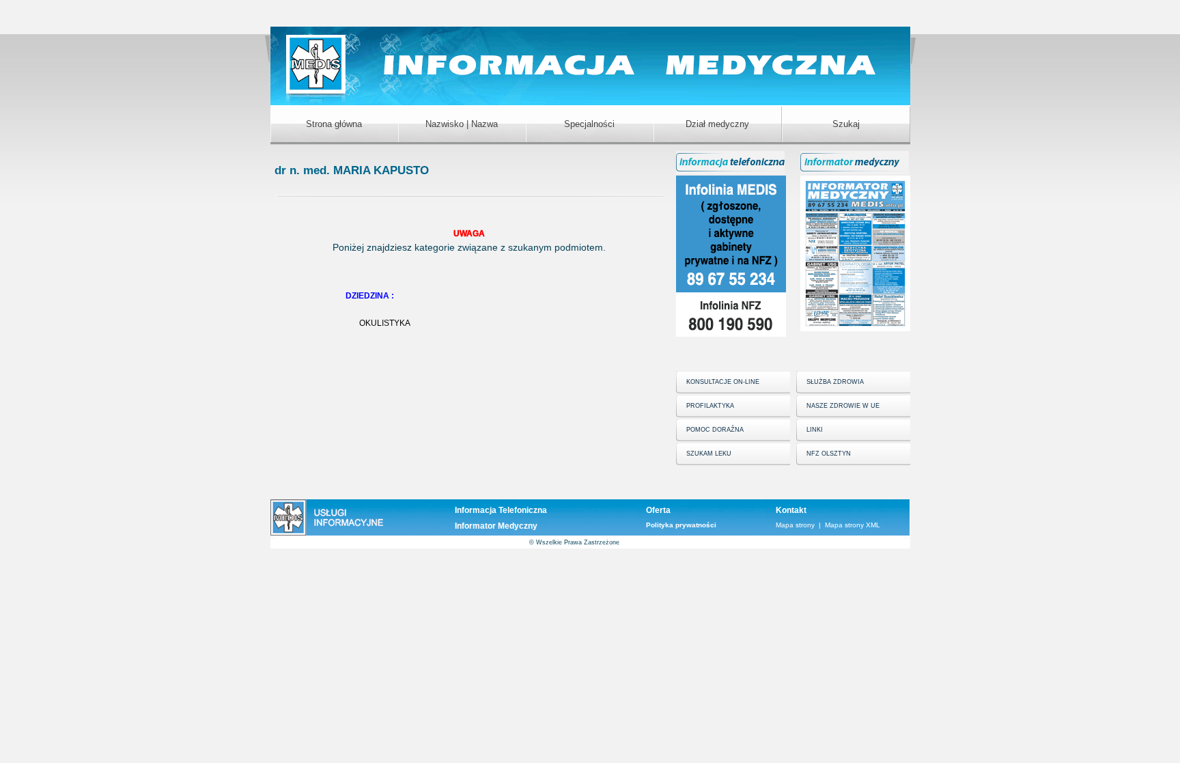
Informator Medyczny (496, 526)
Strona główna (334, 124)
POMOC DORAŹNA (715, 429)
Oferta (658, 510)
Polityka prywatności (681, 525)
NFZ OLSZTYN (828, 453)
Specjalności (589, 124)
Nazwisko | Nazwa (461, 124)
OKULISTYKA (384, 323)
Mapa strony (795, 525)
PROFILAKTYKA (710, 405)
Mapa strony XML (852, 525)
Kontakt (791, 510)
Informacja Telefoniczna (501, 510)
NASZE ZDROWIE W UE (843, 405)
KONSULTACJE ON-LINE (722, 381)
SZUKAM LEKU (708, 453)
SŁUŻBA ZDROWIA (835, 381)
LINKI (814, 429)
